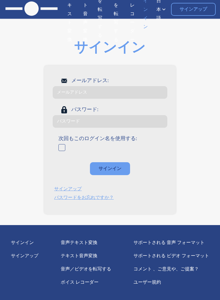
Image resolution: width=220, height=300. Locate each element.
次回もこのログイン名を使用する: (97, 138)
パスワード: (85, 109)
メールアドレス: (90, 80)
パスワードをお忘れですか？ (84, 197)
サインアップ (193, 9)
